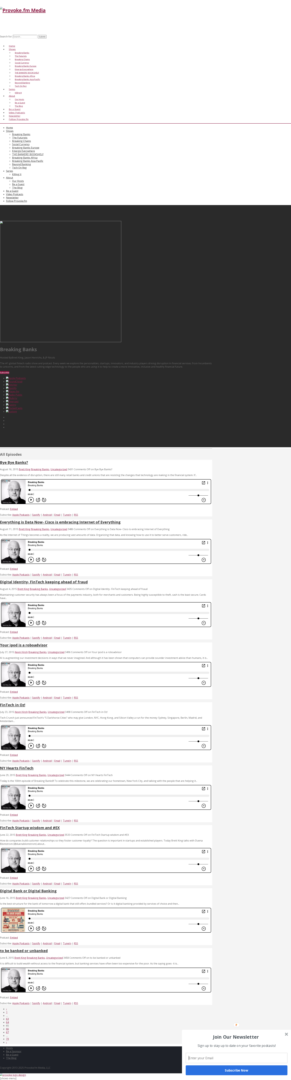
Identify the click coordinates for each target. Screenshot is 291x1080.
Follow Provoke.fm (19, 119)
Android (47, 514)
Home (9, 127)
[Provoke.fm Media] (23, 10)
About (12, 96)
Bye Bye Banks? (14, 462)
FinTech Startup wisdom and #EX (30, 827)
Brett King (24, 469)
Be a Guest (18, 184)
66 (7, 1029)
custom (12, 411)
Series (9, 171)
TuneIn (67, 514)
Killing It (16, 174)
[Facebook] (1, 40)
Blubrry (12, 398)
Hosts (9, 1048)
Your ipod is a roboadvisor (23, 644)
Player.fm (13, 391)
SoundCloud (15, 381)
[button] (236, 1037)
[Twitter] (5, 40)
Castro (12, 404)
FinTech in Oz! (12, 704)
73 (7, 1039)
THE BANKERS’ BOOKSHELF (27, 154)
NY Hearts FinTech (16, 767)
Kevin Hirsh (21, 652)
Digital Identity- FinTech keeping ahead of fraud (44, 581)
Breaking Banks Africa (24, 157)
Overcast (13, 401)
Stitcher (12, 385)
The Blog (17, 187)
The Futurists (19, 137)
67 (7, 1032)
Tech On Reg (19, 167)
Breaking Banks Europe (25, 147)
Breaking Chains (21, 141)
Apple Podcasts (17, 378)
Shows (9, 131)
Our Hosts (18, 181)
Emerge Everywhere (23, 151)
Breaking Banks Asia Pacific (27, 161)
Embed (14, 509)
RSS (76, 514)
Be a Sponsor (13, 1051)
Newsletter (12, 197)
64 (7, 1022)
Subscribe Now (236, 1070)
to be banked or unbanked (24, 950)
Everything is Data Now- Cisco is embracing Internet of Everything (60, 521)
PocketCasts (15, 408)
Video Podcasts (14, 194)
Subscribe (4, 372)
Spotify (12, 388)
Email (57, 514)
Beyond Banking (21, 164)
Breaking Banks (21, 134)
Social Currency (21, 144)
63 (7, 1019)
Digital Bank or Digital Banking (28, 890)
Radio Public (15, 394)
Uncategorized (58, 469)
